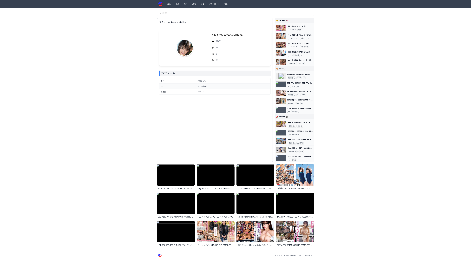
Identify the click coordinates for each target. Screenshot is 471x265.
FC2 (289, 86)
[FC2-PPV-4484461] (281, 84)
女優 (202, 4)
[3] (281, 110)
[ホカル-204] (281, 124)
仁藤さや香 (304, 47)
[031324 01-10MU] (281, 133)
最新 (169, 4)
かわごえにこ (312, 38)
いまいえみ (309, 30)
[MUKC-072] (281, 93)
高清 (194, 4)
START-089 (300, 64)
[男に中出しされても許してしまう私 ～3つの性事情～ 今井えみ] (281, 28)
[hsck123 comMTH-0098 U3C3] (281, 149)
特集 (226, 4)
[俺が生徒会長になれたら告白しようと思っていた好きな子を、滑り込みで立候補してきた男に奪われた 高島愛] (281, 53)
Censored (309, 64)
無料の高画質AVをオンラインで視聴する (296, 255)
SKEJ (302, 103)
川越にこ (304, 38)
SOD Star (292, 64)
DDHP (299, 78)
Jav (304, 78)
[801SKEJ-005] (281, 101)
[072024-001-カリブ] (281, 158)
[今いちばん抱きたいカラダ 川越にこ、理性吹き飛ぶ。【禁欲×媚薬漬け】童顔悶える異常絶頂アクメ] (281, 36)
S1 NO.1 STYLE (294, 38)
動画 (177, 4)
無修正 (294, 160)
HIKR (298, 126)
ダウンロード (214, 4)
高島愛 (297, 55)
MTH (301, 151)
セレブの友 (292, 30)
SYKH (302, 143)
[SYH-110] (281, 141)
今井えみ (301, 30)
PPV (293, 86)
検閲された (291, 78)
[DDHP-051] (281, 76)
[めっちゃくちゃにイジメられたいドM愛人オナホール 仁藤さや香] (281, 45)
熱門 (185, 4)
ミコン (291, 55)
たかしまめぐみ (306, 55)
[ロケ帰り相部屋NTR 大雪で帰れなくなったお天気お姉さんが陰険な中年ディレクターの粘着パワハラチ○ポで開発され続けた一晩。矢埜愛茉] (281, 62)
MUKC (303, 95)
